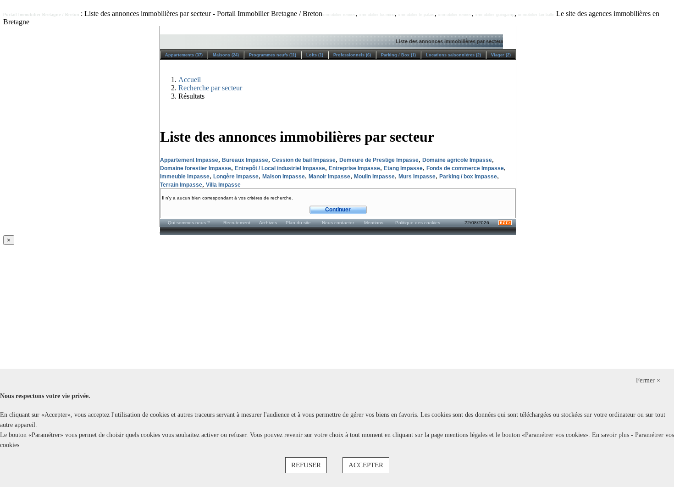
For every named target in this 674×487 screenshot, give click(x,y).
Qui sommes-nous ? (189, 222)
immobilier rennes (339, 14)
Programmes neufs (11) (272, 55)
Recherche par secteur (210, 88)
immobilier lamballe (536, 14)
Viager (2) (501, 55)
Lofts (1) (314, 55)
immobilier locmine (377, 14)
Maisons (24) (226, 55)
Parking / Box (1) (398, 55)
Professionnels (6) (352, 55)
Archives (268, 222)
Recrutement (236, 222)
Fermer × (648, 380)
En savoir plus (611, 435)
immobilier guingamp (494, 14)
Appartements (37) (184, 55)
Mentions (373, 222)
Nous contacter (338, 222)
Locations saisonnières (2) (453, 55)
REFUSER (306, 465)
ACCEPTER (365, 465)
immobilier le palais (416, 14)
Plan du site (298, 222)
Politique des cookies (417, 222)
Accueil (189, 79)
